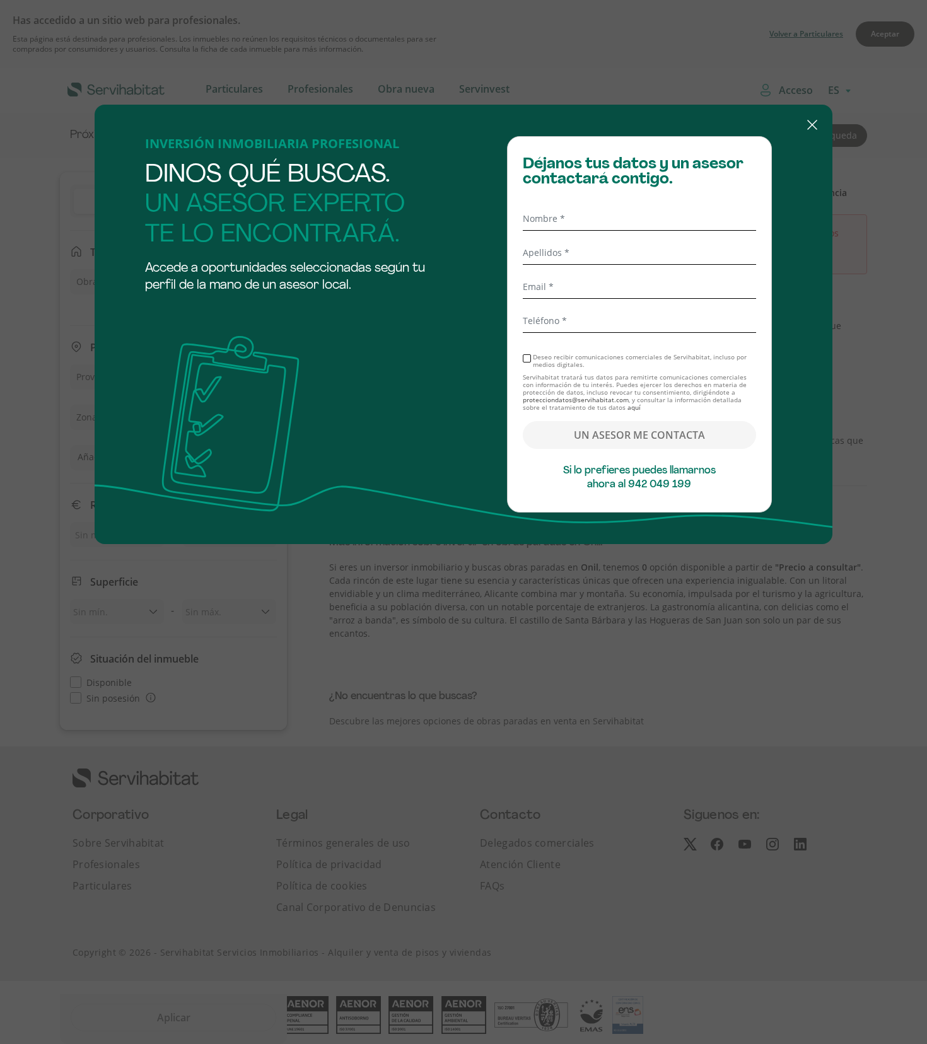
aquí (634, 407)
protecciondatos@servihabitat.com (576, 399)
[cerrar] (463, 126)
